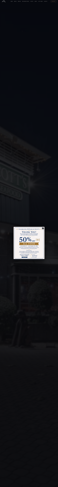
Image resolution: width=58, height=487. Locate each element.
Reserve (53, 1)
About (36, 1)
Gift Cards (40, 1)
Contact (45, 1)
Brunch (19, 1)
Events (31, 1)
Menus (15, 1)
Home (12, 1)
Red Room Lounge (25, 1)
